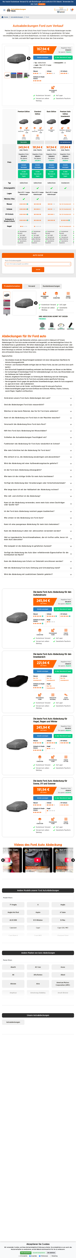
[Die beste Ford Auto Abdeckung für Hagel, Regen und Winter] (17, 744)
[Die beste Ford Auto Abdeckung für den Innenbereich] (17, 681)
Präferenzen (44, 1256)
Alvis (38, 984)
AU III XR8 (13, 920)
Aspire (38, 912)
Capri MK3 (38, 935)
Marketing (54, 1256)
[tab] (12, 286)
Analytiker (34, 1256)
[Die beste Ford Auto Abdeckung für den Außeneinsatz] (17, 618)
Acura (63, 967)
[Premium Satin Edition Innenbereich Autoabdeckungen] (65, 121)
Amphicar (13, 993)
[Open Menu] (4, 10)
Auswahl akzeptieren (39, 1252)
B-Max (62, 920)
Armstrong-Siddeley (38, 993)
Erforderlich (23, 1256)
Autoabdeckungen (17, 17)
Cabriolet (13, 928)
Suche (38, 269)
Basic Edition (51, 111)
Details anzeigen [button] (42, 57)
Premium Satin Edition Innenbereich (65, 114)
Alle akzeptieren (25, 1252)
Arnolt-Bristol (63, 993)
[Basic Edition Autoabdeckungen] (51, 121)
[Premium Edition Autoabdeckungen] (24, 121)
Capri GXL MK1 (62, 928)
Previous (3, 860)
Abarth (13, 967)
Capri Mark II (13, 935)
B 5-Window (38, 920)
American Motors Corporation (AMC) (63, 984)
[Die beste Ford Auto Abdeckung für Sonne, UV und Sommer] (17, 806)
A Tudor (63, 912)
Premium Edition (24, 111)
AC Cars (38, 967)
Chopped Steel (62, 935)
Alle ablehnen (51, 1252)
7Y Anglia (13, 905)
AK (13, 975)
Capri (38, 928)
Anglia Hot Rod (13, 912)
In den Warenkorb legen (63, 57)
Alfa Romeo (38, 975)
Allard (63, 975)
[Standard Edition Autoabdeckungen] (38, 121)
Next (29, 59)
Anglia (62, 905)
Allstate (13, 984)
